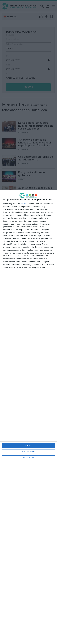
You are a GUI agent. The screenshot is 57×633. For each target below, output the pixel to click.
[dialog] (28, 411)
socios (23, 204)
